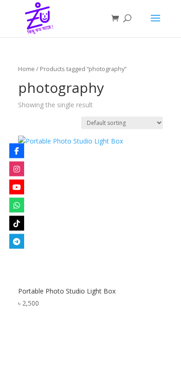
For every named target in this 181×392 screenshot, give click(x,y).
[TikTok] (16, 223)
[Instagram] (16, 169)
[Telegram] (16, 241)
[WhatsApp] (16, 205)
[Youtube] (16, 187)
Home (26, 69)
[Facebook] (16, 151)
